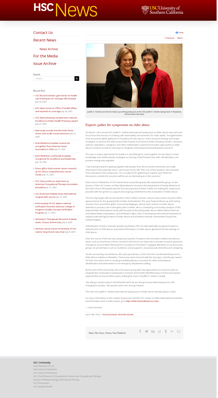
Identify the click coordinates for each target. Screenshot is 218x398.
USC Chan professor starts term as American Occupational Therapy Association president (56, 184)
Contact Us (43, 32)
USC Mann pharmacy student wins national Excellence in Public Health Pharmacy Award (56, 119)
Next (179, 38)
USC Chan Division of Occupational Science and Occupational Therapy (67, 376)
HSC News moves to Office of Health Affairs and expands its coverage (56, 110)
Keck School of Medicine (45, 369)
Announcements (109, 314)
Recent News (44, 40)
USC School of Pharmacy (45, 372)
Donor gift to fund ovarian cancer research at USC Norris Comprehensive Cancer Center (56, 171)
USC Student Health (42, 386)
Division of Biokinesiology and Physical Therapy (56, 379)
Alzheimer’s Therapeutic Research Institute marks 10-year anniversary (56, 221)
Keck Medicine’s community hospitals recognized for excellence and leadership (55, 157)
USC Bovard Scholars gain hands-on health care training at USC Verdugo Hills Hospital (56, 97)
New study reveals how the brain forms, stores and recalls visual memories (54, 132)
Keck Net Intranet (125, 314)
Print (181, 32)
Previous (170, 38)
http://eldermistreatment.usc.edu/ (142, 301)
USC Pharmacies (41, 383)
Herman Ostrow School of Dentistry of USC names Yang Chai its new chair (55, 230)
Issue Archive (44, 63)
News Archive (49, 49)
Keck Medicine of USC (43, 366)
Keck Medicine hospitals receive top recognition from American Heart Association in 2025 (52, 146)
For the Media (45, 56)
